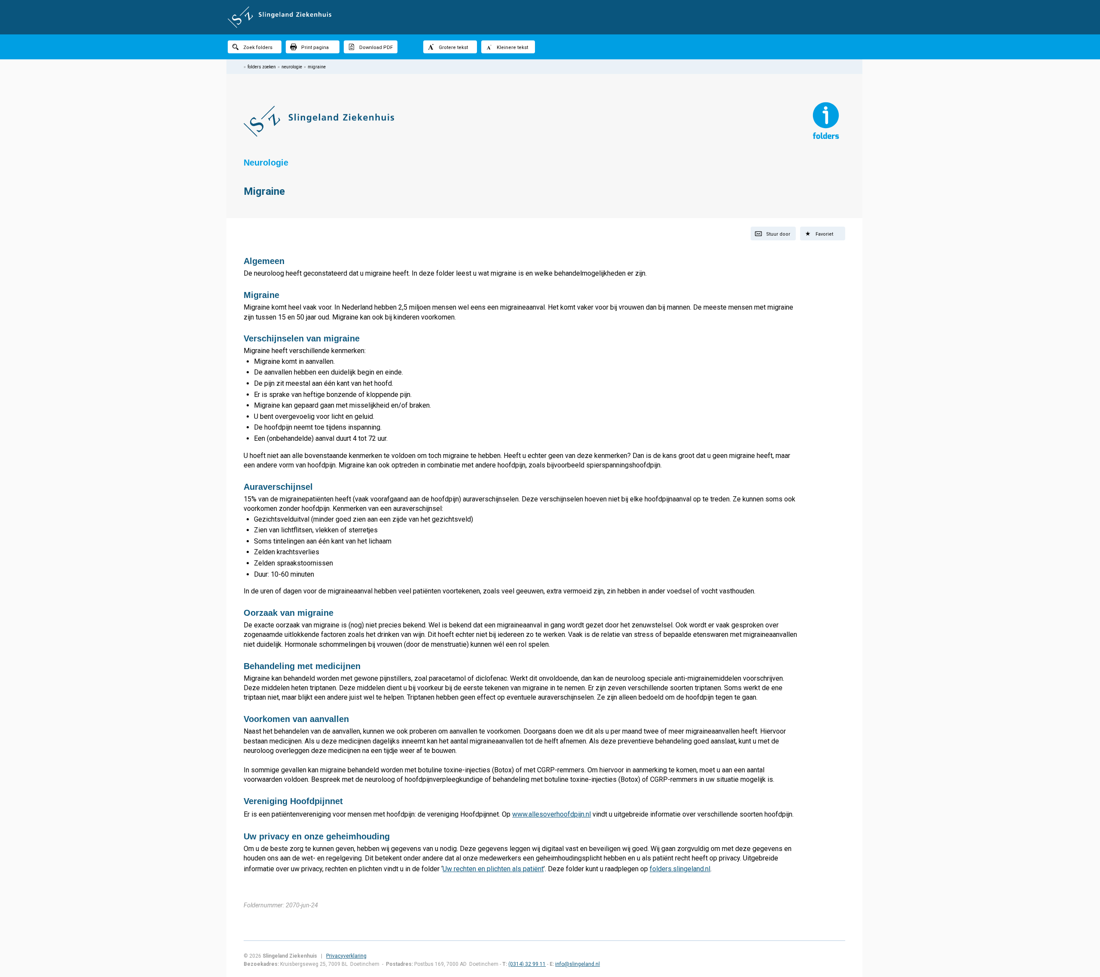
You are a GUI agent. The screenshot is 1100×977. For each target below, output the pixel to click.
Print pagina (315, 47)
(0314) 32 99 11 (527, 964)
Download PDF (376, 47)
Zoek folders (257, 47)
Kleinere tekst (512, 47)
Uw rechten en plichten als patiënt (493, 869)
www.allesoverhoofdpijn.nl (551, 814)
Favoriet (824, 234)
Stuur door (778, 234)
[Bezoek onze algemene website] (550, 17)
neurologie (291, 67)
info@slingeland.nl (577, 964)
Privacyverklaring (346, 956)
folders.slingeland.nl (680, 869)
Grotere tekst (453, 47)
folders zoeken (262, 67)
